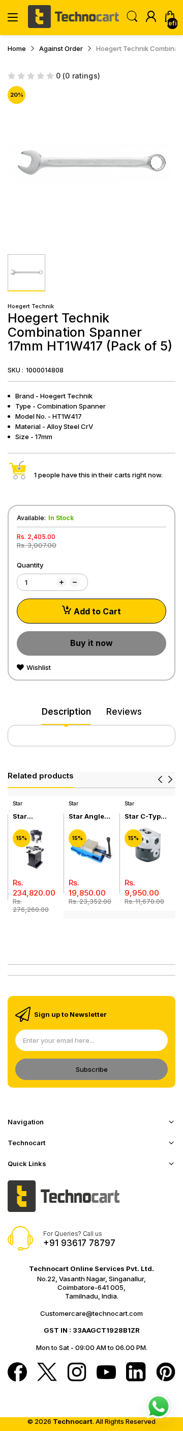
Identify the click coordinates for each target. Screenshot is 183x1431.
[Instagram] (76, 1373)
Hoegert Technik (31, 306)
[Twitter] (46, 1373)
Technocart (73, 1421)
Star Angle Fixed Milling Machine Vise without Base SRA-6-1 (91, 816)
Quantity (30, 565)
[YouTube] (106, 1373)
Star (17, 803)
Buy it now (91, 643)
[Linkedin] (135, 1373)
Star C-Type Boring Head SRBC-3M (146, 816)
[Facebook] (17, 1373)
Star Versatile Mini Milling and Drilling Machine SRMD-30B (33, 816)
